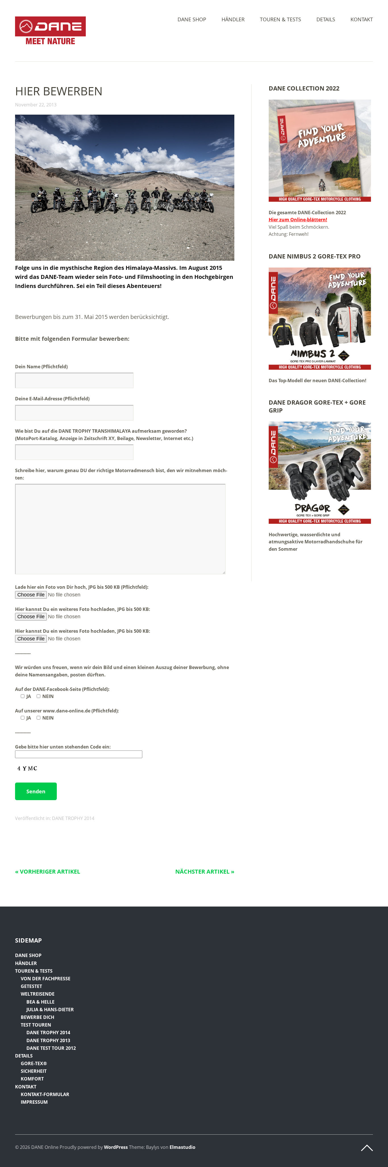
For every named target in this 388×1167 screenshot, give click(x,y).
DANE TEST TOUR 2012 (51, 1048)
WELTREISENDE (38, 994)
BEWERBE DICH (37, 1017)
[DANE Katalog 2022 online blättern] (320, 151)
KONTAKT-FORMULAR (45, 1094)
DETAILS (325, 20)
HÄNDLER (233, 20)
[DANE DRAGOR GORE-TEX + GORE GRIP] (320, 473)
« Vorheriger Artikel (47, 871)
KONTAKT (362, 20)
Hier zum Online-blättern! (298, 219)
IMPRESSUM (34, 1102)
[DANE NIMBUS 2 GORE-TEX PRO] (320, 319)
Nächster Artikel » (204, 871)
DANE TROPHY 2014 (73, 818)
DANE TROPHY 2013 (48, 1040)
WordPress (116, 1147)
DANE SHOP (192, 20)
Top (367, 1148)
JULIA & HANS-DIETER (50, 1009)
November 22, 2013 (36, 105)
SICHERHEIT (34, 1071)
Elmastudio (182, 1147)
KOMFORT (32, 1079)
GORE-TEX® (34, 1063)
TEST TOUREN (36, 1025)
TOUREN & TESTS (280, 20)
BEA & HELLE (40, 1002)
